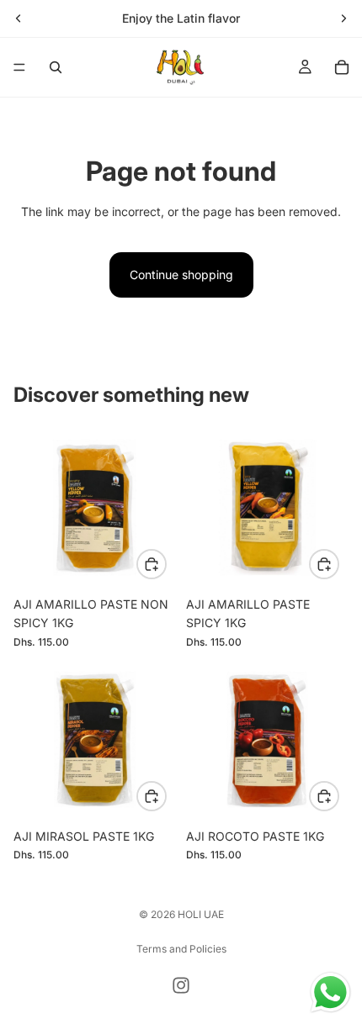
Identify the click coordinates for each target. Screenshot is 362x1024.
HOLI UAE (201, 914)
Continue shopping (181, 274)
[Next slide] (343, 18)
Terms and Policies (181, 948)
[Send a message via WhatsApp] (330, 992)
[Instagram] (181, 985)
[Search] (55, 67)
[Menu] (19, 67)
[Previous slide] (18, 18)
